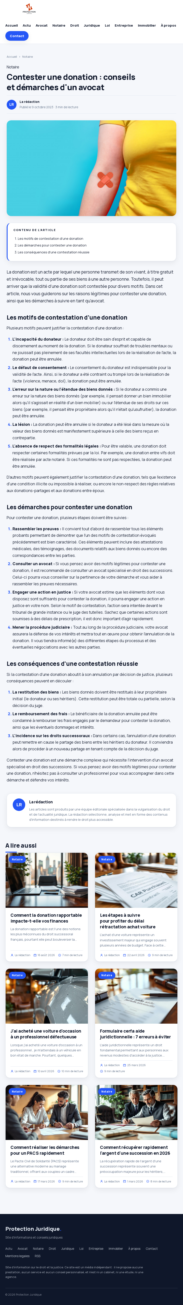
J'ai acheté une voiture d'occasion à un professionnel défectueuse (45, 1034)
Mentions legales (17, 1256)
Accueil (11, 25)
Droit (74, 25)
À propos (168, 25)
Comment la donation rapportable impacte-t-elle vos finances (46, 918)
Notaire (58, 25)
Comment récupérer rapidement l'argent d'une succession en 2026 (135, 1150)
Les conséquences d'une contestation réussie (53, 252)
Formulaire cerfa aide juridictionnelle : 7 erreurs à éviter (135, 1034)
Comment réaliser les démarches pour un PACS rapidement (44, 1150)
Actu (27, 25)
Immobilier (147, 25)
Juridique (92, 25)
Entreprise (124, 25)
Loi (107, 25)
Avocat (42, 25)
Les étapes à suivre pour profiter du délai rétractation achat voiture (128, 921)
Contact (17, 36)
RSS (37, 1256)
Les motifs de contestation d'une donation (50, 238)
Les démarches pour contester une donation (52, 245)
